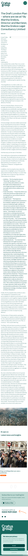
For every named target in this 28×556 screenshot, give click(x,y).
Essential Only (14, 549)
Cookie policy (14, 552)
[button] (25, 3)
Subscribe (9, 503)
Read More (3, 475)
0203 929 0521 (9, 512)
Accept (14, 545)
